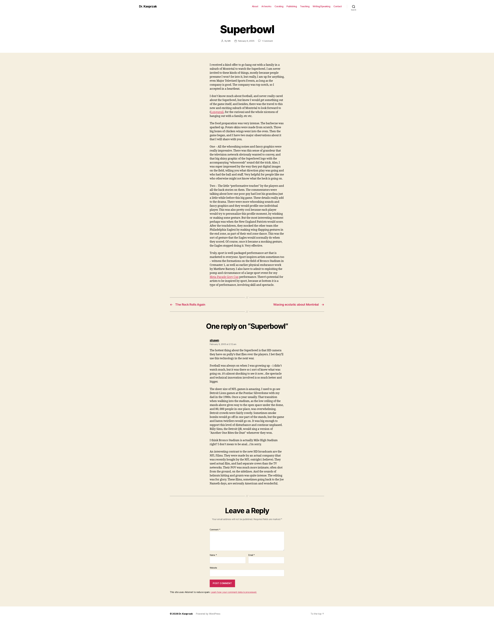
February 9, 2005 (246, 41)
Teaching (304, 6)
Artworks (266, 6)
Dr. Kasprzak (148, 6)
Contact (337, 6)
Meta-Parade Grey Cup (224, 277)
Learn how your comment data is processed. (234, 592)
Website (213, 567)
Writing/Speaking (321, 6)
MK (229, 41)
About (255, 6)
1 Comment (267, 41)
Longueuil (217, 112)
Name (213, 555)
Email (251, 555)
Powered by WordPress (208, 613)
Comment (215, 530)
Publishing (291, 6)
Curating (279, 6)
